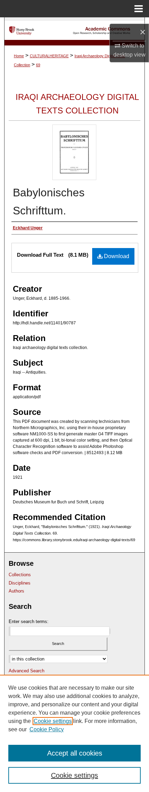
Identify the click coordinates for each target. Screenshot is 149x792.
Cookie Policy (46, 729)
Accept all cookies (74, 753)
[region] (74, 733)
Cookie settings (53, 721)
